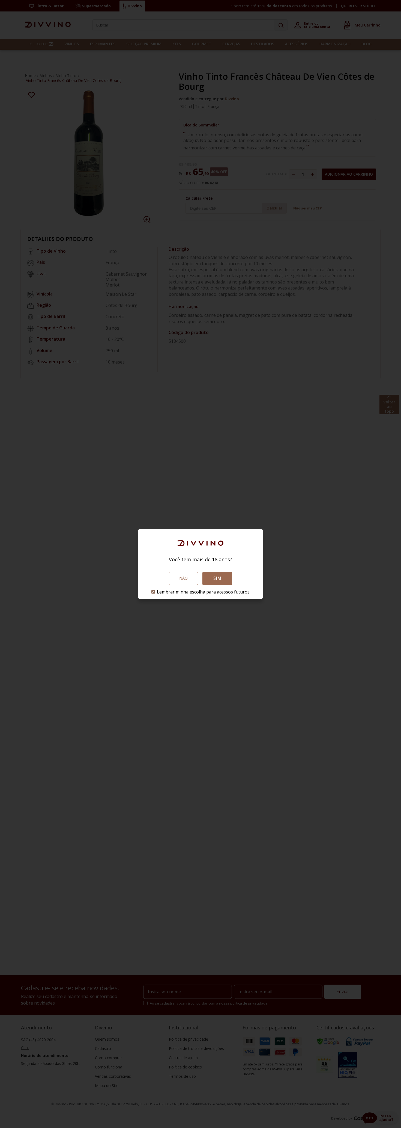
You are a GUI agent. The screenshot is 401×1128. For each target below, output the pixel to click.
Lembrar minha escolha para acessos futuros (203, 591)
